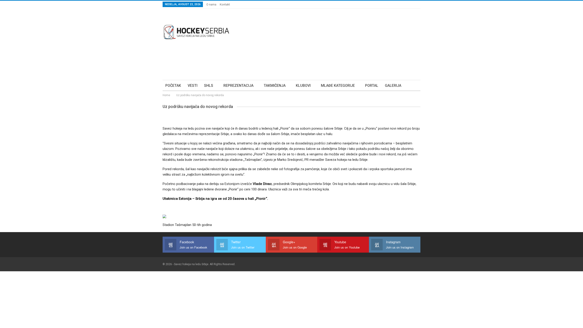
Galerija (393, 85)
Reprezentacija (238, 85)
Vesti (192, 85)
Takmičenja (275, 85)
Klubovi (303, 85)
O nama (211, 4)
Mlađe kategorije (338, 85)
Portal (371, 85)
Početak (173, 85)
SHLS (208, 85)
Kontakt (225, 4)
